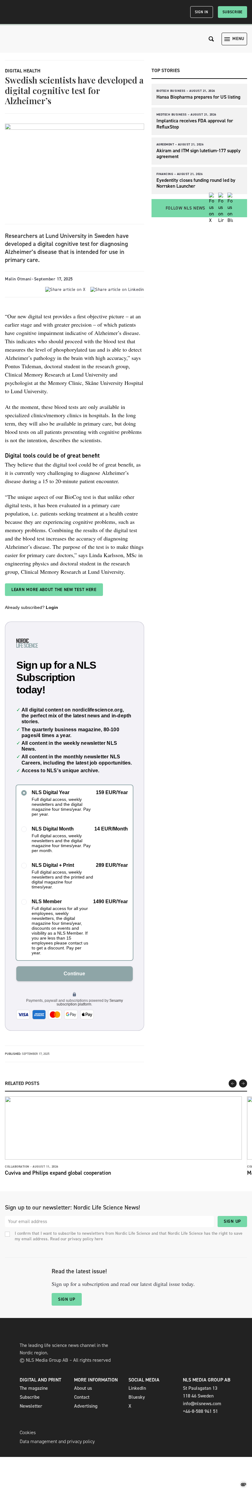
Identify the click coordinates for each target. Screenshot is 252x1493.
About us (83, 1388)
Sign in (201, 12)
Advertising (85, 1406)
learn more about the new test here (53, 590)
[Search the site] (211, 39)
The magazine (34, 1388)
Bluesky (136, 1397)
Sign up (232, 1221)
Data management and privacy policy (57, 1441)
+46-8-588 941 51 (200, 1411)
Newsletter (31, 1406)
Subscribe (232, 12)
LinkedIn (137, 1388)
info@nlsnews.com (202, 1403)
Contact (81, 1397)
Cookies (28, 1432)
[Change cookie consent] (243, 1484)
